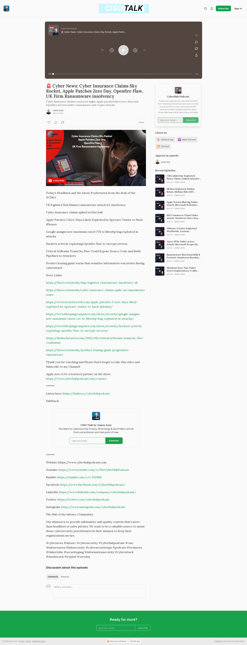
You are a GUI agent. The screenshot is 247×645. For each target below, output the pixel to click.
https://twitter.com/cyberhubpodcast (83, 499)
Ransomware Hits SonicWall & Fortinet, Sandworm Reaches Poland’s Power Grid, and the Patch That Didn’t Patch (183, 256)
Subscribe (223, 8)
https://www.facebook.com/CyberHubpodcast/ (93, 484)
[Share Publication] (212, 8)
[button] (102, 50)
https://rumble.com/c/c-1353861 (79, 477)
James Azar (58, 110)
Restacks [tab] (65, 576)
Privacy (22, 641)
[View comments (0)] (196, 42)
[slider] (123, 73)
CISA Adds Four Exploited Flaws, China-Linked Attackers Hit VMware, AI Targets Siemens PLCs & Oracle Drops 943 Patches (183, 177)
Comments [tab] (53, 576)
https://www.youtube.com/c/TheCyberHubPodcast (93, 470)
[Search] (205, 8)
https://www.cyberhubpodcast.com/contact (76, 378)
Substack (218, 641)
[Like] (49, 122)
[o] (160, 179)
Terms (28, 641)
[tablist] (58, 577)
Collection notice (38, 641)
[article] (178, 179)
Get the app (135, 641)
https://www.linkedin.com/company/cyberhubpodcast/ (97, 492)
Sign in (238, 8)
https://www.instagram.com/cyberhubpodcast (93, 507)
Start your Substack (118, 641)
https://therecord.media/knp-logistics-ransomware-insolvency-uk (92, 282)
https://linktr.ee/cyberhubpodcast (86, 393)
